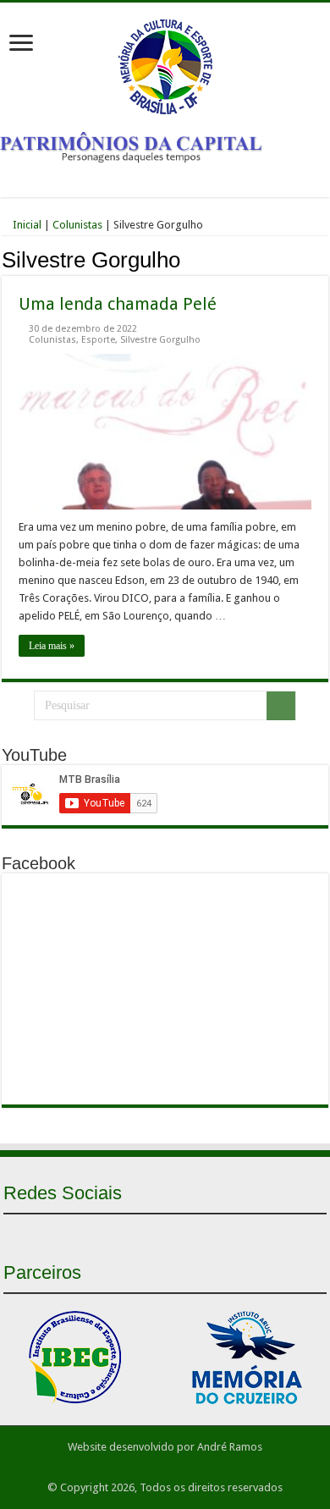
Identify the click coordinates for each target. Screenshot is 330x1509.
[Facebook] (134, 1233)
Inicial (25, 224)
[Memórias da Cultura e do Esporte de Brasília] (165, 63)
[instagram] (195, 1233)
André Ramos (229, 1446)
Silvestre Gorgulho (160, 339)
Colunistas (77, 224)
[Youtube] (165, 1233)
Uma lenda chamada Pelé (118, 304)
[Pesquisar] (281, 705)
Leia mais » (51, 646)
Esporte (98, 339)
